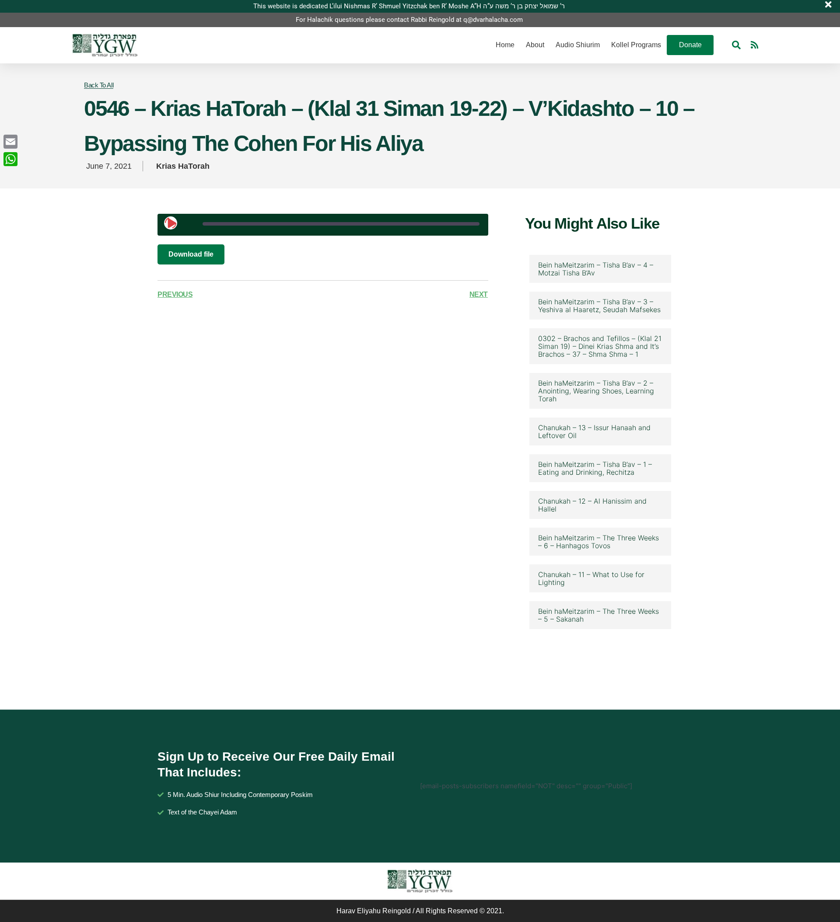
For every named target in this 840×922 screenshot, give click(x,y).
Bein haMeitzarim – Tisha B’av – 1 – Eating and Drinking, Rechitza (595, 468)
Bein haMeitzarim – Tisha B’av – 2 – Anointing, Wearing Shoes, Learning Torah (596, 391)
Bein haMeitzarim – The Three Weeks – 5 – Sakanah (598, 615)
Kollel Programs (636, 45)
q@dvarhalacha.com (493, 20)
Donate (690, 45)
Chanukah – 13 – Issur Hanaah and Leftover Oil (594, 431)
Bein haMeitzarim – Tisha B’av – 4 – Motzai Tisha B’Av (595, 269)
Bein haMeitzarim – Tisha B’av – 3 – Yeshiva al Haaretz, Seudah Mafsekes (599, 305)
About (535, 45)
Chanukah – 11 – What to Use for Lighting (591, 578)
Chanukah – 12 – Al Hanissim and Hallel (592, 505)
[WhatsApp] (10, 159)
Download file (191, 254)
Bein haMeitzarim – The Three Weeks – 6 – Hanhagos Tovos (598, 542)
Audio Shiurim (578, 45)
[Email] (10, 141)
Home (505, 45)
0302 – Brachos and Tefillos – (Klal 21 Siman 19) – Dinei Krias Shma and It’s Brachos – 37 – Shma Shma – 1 (600, 346)
